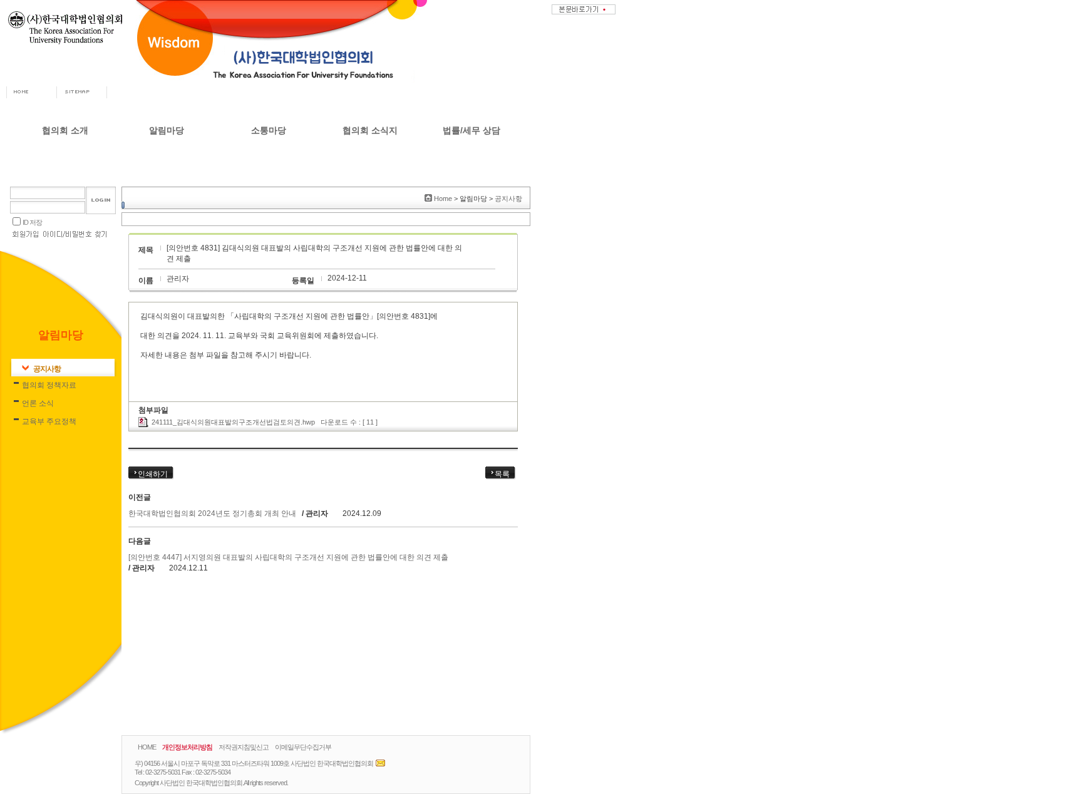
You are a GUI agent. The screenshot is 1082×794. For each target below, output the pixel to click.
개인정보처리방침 (187, 747)
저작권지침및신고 (244, 747)
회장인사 (65, 156)
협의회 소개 (65, 130)
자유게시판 (268, 156)
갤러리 (268, 194)
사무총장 (65, 176)
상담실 (268, 176)
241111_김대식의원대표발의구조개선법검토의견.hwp (233, 422)
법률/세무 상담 (471, 130)
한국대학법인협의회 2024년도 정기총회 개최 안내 (213, 513)
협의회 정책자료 (167, 176)
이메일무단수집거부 (303, 747)
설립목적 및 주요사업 (65, 214)
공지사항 (167, 156)
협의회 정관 (65, 233)
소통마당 (268, 130)
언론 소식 (167, 194)
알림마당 (166, 130)
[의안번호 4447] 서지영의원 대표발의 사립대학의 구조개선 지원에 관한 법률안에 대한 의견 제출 (288, 557)
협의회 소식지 (370, 130)
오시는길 (65, 253)
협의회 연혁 (65, 194)
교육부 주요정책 (167, 214)
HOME (147, 747)
